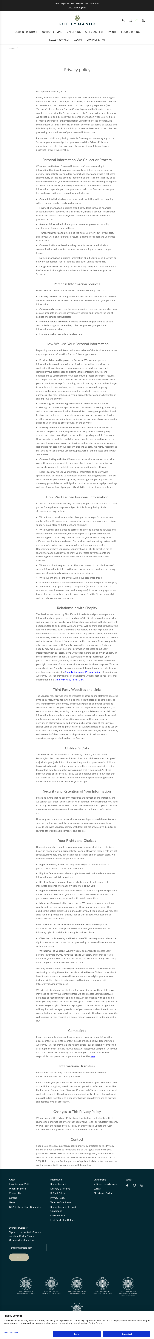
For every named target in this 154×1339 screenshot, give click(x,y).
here (93, 1056)
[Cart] (143, 20)
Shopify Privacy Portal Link (68, 679)
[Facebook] (127, 1185)
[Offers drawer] (137, 20)
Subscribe (19, 1257)
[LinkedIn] (141, 1185)
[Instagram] (134, 1185)
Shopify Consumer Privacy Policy (82, 671)
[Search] (130, 20)
